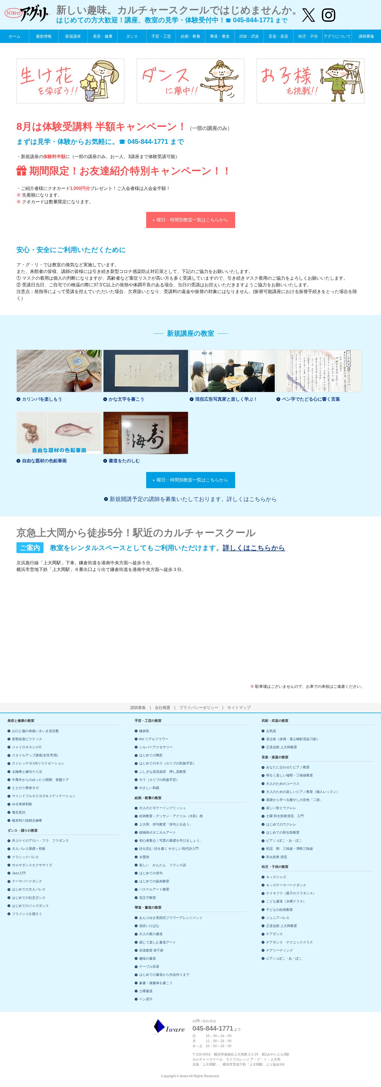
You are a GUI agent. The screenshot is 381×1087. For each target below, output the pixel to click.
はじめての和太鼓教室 (283, 832)
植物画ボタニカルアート (157, 832)
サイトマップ (239, 707)
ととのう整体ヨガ (25, 788)
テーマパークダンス (27, 881)
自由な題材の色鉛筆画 (44, 460)
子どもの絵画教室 (279, 910)
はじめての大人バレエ (28, 889)
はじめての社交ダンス (28, 898)
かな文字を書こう (126, 399)
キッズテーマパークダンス (286, 885)
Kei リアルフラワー (153, 739)
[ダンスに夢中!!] (191, 80)
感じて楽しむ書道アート (157, 942)
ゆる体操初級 (22, 804)
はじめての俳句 (151, 873)
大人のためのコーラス (283, 784)
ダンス (132, 36)
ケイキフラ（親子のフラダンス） (291, 893)
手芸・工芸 (161, 36)
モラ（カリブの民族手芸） (159, 780)
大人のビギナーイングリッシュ (162, 808)
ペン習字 (146, 999)
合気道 (271, 731)
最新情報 (44, 36)
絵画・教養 (190, 36)
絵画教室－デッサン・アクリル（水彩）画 (171, 816)
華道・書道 (220, 36)
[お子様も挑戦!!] (311, 80)
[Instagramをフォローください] (325, 12)
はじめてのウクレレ (281, 824)
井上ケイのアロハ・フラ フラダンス (40, 841)
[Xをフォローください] (308, 12)
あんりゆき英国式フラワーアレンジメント (171, 918)
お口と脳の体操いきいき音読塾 (35, 731)
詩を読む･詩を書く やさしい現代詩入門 (169, 849)
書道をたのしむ (124, 460)
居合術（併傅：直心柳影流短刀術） (293, 739)
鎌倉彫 (144, 731)
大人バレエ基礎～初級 (28, 849)
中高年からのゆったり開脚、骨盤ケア (40, 780)
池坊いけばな (149, 926)
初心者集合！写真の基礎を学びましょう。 (171, 841)
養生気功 (18, 812)
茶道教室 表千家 (151, 950)
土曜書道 (146, 991)
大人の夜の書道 (151, 934)
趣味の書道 (147, 958)
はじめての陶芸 (151, 755)
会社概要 (162, 707)
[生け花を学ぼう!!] (70, 80)
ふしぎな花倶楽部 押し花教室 (162, 772)
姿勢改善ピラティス (27, 739)
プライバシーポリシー (198, 707)
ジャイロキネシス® (26, 747)
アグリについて (337, 36)
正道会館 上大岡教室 (281, 747)
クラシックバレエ (25, 857)
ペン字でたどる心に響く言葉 (311, 399)
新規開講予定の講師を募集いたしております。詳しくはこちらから (193, 499)
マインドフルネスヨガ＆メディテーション (44, 796)
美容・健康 (102, 36)
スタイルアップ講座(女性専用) (35, 755)
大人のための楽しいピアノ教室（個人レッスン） (303, 792)
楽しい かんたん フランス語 (162, 865)
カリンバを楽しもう (42, 399)
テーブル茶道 (149, 967)
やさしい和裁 (149, 788)
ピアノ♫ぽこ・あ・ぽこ (284, 841)
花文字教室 (147, 898)
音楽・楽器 (278, 36)
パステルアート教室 (154, 889)
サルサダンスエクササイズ (32, 865)
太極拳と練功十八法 (27, 772)
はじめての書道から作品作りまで (164, 975)
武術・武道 (249, 36)
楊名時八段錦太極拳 (27, 820)
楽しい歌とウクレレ (281, 808)
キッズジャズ (276, 877)
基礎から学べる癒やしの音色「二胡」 (294, 800)
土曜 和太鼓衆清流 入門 (285, 816)
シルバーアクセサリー (156, 747)
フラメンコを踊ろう (27, 914)
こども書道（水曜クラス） (286, 901)
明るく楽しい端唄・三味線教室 (289, 775)
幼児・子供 (308, 36)
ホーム (14, 36)
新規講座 (73, 36)
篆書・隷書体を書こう (156, 983)
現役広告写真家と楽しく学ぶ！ (226, 399)
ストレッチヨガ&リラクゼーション (38, 763)
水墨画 (144, 857)
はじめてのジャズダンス (30, 906)
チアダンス (274, 934)
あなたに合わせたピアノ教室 (288, 767)
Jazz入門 (19, 873)
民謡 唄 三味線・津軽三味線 (289, 849)
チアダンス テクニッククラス (289, 942)
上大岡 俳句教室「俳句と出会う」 (166, 824)
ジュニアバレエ (278, 918)
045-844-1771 (147, 141)
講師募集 (366, 36)
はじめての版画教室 (154, 881)
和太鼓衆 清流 (276, 857)
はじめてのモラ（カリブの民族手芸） (167, 763)
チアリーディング (279, 950)
